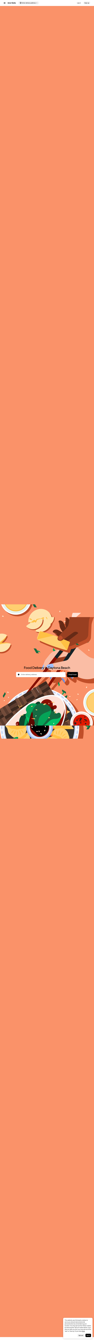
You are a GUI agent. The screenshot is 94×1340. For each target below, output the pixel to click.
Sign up (86, 3)
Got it (88, 1335)
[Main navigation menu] (4, 3)
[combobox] (42, 674)
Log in (79, 3)
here (83, 1331)
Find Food (72, 675)
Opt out (81, 1335)
